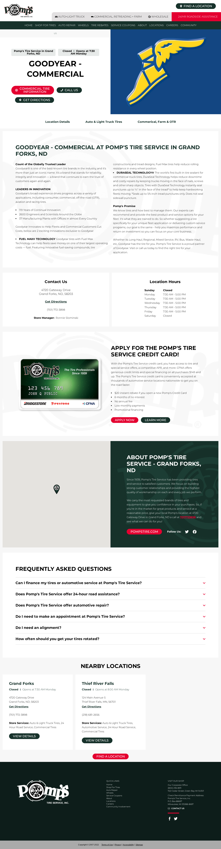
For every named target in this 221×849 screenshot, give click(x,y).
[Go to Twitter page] (175, 820)
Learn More (155, 420)
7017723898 (188, 517)
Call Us (71, 90)
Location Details (57, 122)
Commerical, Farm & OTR (157, 122)
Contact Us (177, 808)
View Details (24, 736)
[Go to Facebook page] (169, 820)
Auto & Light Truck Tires (103, 122)
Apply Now (124, 420)
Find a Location (110, 756)
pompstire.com (144, 532)
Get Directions (32, 99)
